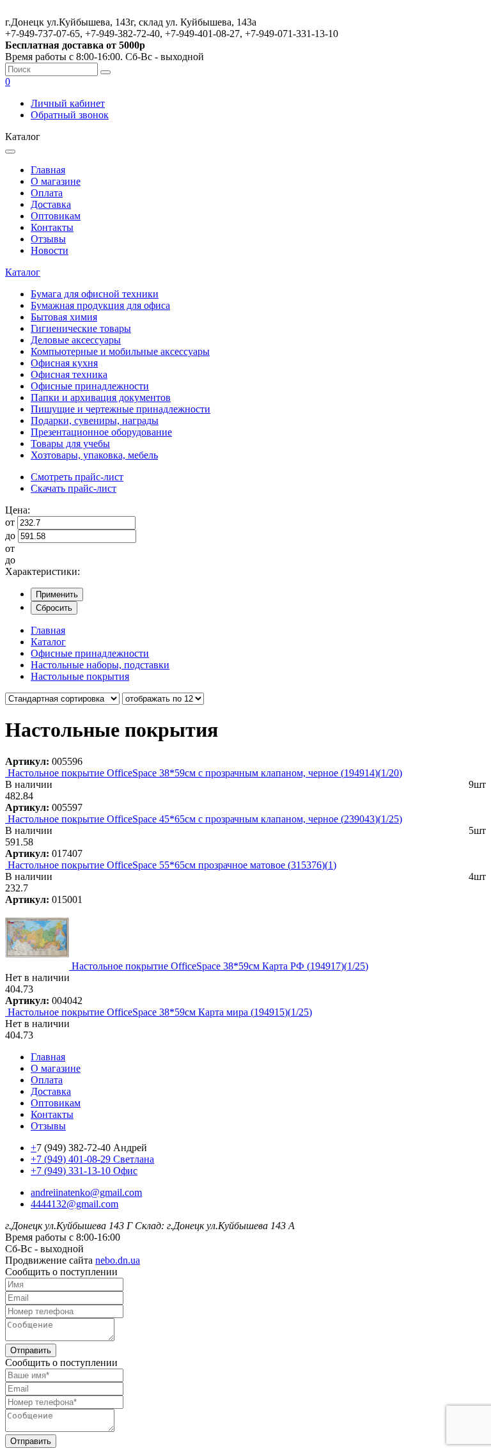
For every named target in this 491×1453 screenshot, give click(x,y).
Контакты (52, 227)
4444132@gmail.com (74, 1203)
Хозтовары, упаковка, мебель (94, 455)
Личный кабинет (68, 103)
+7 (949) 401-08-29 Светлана (92, 1159)
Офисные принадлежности (90, 386)
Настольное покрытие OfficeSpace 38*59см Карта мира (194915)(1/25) (160, 1012)
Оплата (47, 192)
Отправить (30, 1350)
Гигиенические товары (81, 328)
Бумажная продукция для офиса (100, 305)
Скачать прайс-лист (73, 488)
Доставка (51, 204)
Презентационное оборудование (101, 432)
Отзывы (48, 238)
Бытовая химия (64, 316)
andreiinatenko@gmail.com (86, 1192)
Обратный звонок (70, 114)
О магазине (56, 181)
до (10, 535)
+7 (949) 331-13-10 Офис (84, 1170)
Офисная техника (69, 374)
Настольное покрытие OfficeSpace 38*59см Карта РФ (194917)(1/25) (220, 966)
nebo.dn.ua (117, 1260)
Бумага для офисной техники (95, 293)
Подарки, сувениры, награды (95, 420)
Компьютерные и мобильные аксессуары (120, 351)
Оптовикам (56, 215)
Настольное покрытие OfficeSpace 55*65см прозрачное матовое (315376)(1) (172, 865)
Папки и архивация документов (101, 397)
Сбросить (54, 608)
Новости (49, 250)
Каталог (22, 272)
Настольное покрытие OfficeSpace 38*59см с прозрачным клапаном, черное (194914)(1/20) (205, 772)
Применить (57, 594)
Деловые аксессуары (76, 339)
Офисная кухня (64, 362)
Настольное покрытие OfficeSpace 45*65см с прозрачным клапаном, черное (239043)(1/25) (205, 818)
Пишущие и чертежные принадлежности (120, 409)
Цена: (17, 510)
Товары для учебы (70, 443)
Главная (48, 169)
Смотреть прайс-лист (77, 476)
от (10, 522)
